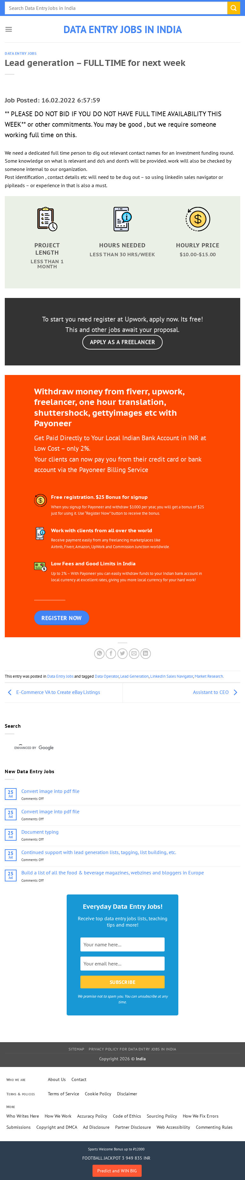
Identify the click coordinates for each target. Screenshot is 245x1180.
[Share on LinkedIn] (145, 653)
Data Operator (107, 676)
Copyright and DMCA (56, 1127)
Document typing (40, 832)
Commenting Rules (214, 1127)
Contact (78, 1079)
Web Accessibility (173, 1127)
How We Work (58, 1116)
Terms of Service (63, 1094)
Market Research (209, 676)
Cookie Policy (98, 1094)
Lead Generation (134, 676)
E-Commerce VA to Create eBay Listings (57, 692)
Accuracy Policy (92, 1116)
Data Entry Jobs (20, 53)
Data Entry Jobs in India (122, 29)
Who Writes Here (22, 1116)
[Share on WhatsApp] (99, 653)
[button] (8, 29)
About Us (57, 1079)
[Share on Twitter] (122, 653)
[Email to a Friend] (134, 653)
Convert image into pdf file (50, 791)
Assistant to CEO (211, 692)
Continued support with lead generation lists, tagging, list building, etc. (98, 852)
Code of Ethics (127, 1116)
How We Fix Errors (201, 1116)
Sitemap (76, 1049)
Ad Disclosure (96, 1127)
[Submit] (233, 8)
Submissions (18, 1127)
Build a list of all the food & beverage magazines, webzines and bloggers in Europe (112, 873)
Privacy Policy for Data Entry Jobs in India (132, 1049)
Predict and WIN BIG (117, 1171)
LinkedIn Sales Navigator (171, 676)
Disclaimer (127, 1094)
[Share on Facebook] (111, 653)
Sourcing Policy (162, 1116)
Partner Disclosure (133, 1127)
